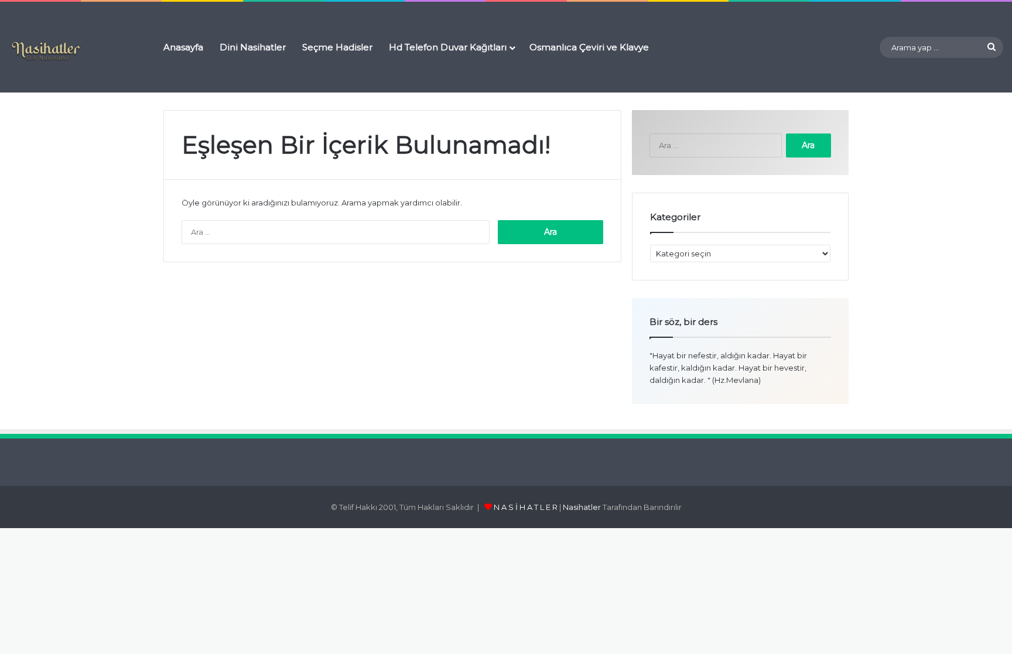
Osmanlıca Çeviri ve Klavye (589, 47)
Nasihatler (582, 507)
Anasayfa (183, 47)
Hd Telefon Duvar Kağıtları (448, 47)
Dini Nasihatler (253, 47)
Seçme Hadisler (337, 47)
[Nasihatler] (45, 51)
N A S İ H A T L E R (526, 507)
